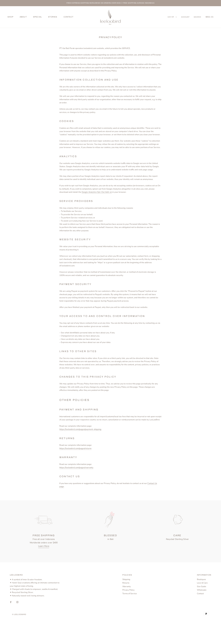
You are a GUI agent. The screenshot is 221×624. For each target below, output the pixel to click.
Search (197, 17)
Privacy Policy (128, 590)
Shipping (126, 579)
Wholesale (201, 590)
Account (185, 17)
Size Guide (201, 586)
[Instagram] (17, 602)
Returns (125, 583)
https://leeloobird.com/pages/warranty (76, 467)
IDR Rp (170, 17)
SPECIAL (37, 17)
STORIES (52, 17)
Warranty (126, 586)
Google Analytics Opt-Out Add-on (97, 192)
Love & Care (202, 583)
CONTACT (68, 17)
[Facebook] (11, 602)
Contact (200, 593)
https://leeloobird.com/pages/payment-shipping (80, 429)
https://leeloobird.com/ (75, 448)
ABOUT (23, 17)
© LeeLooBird (19, 614)
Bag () (209, 17)
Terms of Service (129, 593)
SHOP (10, 17)
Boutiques (201, 579)
